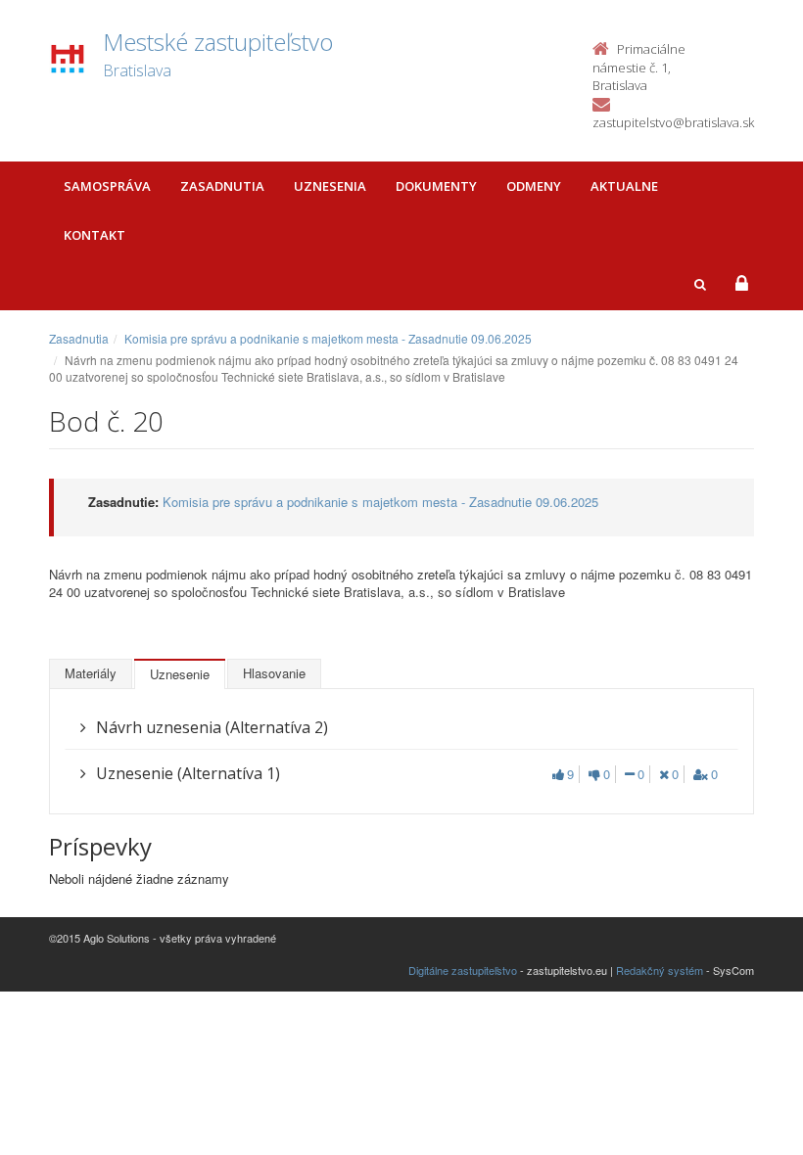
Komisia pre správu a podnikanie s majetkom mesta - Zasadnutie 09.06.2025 (328, 338)
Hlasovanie (274, 673)
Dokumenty (436, 186)
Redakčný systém (659, 970)
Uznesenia (330, 186)
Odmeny (533, 186)
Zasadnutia (222, 186)
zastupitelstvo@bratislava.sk (673, 122)
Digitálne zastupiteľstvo (462, 970)
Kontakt (94, 235)
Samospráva (107, 186)
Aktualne (624, 186)
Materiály (91, 673)
